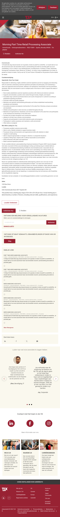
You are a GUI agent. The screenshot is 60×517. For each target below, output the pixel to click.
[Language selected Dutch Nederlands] (52, 17)
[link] (9, 226)
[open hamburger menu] (3, 17)
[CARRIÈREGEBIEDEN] (49, 458)
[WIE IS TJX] (11, 458)
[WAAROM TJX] (30, 458)
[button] (20, 54)
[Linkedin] (3, 498)
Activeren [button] (51, 222)
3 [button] (31, 404)
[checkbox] (6, 54)
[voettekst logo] (5, 489)
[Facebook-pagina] (9, 498)
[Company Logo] (29, 17)
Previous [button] (4, 379)
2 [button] (29, 404)
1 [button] (27, 404)
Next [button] (56, 379)
